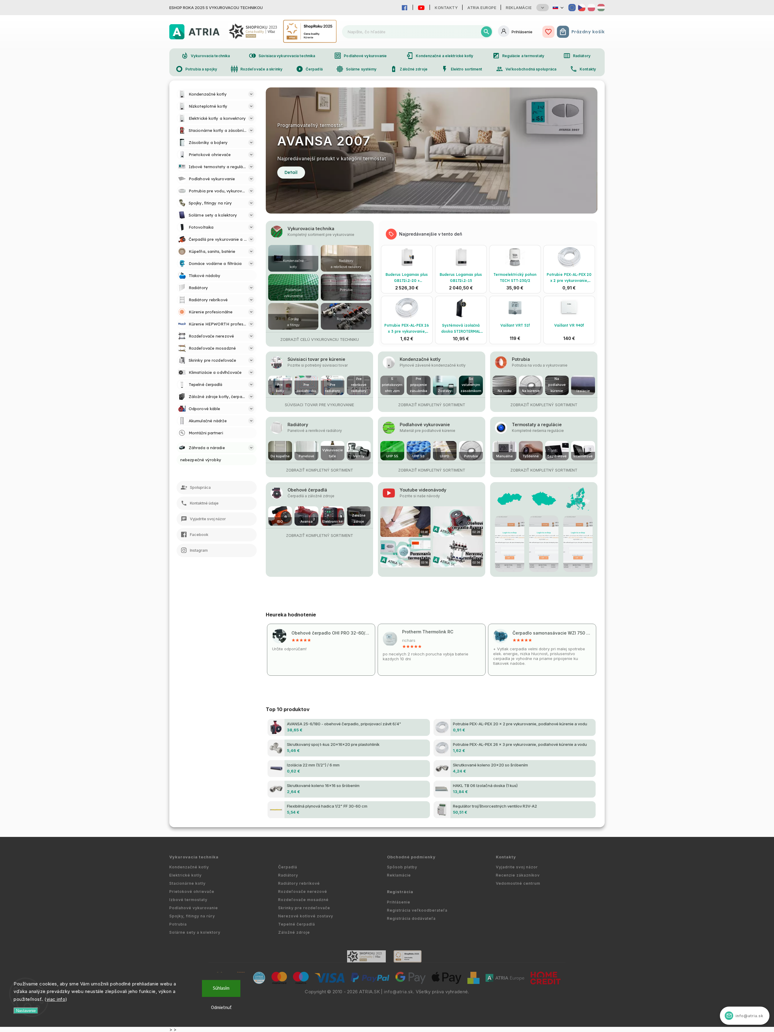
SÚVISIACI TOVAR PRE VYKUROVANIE (319, 405)
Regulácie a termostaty (518, 55)
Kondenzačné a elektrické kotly (439, 55)
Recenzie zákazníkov (518, 875)
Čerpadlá (309, 69)
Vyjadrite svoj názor (517, 867)
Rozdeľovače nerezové (302, 891)
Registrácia (400, 892)
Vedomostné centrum (518, 883)
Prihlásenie (398, 902)
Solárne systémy (356, 69)
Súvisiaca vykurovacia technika (282, 55)
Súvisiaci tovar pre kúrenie (316, 359)
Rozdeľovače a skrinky (256, 69)
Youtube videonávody (423, 489)
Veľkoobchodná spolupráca (526, 69)
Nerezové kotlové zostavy (305, 916)
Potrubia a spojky (196, 69)
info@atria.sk (398, 991)
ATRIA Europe (481, 7)
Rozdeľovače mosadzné (303, 899)
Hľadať (486, 31)
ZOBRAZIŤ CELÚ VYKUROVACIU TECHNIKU (319, 339)
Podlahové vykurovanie (360, 55)
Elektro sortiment (461, 69)
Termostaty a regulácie (537, 424)
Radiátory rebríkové (299, 883)
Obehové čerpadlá (307, 489)
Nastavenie (26, 1010)
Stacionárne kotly (187, 883)
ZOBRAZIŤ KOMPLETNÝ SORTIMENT (431, 405)
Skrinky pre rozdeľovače (304, 908)
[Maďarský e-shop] (601, 7)
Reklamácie (519, 7)
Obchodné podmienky (411, 857)
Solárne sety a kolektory (194, 932)
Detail (291, 172)
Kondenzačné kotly (420, 359)
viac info (56, 999)
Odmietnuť (221, 1007)
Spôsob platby (402, 867)
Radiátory (576, 55)
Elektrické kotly (185, 875)
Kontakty (446, 7)
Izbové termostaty (188, 899)
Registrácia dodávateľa (411, 918)
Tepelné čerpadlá (296, 924)
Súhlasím (221, 988)
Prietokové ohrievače (191, 891)
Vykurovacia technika (205, 55)
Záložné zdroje (408, 69)
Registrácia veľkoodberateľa (417, 910)
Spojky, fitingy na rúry (192, 916)
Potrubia (521, 359)
